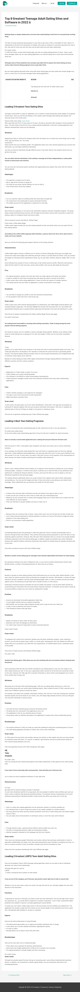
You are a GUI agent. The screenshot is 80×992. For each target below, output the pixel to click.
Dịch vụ (44, 3)
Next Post (67, 975)
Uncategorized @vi (11, 25)
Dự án (52, 3)
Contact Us (71, 3)
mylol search (26, 121)
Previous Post (13, 975)
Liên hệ (61, 3)
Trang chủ (36, 3)
